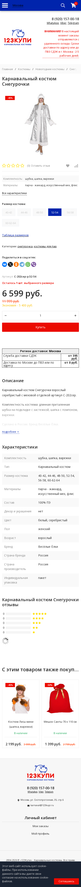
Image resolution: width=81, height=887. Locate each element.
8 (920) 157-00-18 (65, 19)
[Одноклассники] (16, 264)
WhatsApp (53, 23)
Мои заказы (41, 826)
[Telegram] (22, 264)
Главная (7, 69)
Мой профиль (40, 833)
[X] (10, 264)
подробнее (9, 432)
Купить (40, 327)
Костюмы (24, 69)
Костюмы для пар (45, 246)
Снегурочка (25, 246)
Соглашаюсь (66, 881)
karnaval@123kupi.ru (42, 805)
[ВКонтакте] (4, 264)
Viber (63, 23)
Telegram (73, 23)
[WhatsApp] (27, 264)
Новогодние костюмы (50, 69)
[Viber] (33, 264)
